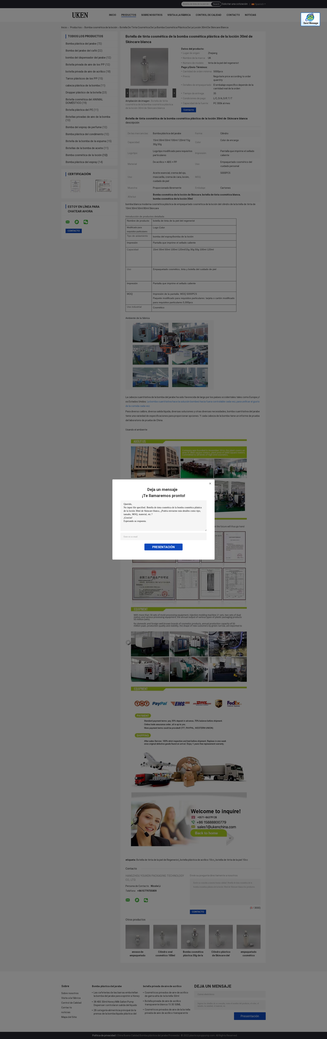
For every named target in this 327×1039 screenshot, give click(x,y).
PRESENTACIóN (163, 547)
